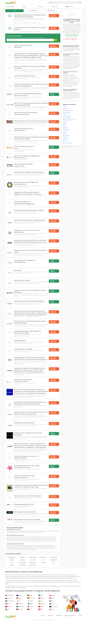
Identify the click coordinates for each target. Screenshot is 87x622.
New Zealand (54, 606)
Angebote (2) (51, 10)
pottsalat (11, 560)
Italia (52, 601)
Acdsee (65, 114)
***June (52, 147)
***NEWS (52, 434)
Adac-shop (66, 139)
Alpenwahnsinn (67, 116)
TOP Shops (40, 6)
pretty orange (53, 557)
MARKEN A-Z (68, 146)
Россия (53, 603)
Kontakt (80, 615)
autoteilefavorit (12, 557)
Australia (20, 595)
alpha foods (66, 129)
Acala (64, 133)
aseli (64, 125)
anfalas (65, 141)
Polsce (52, 609)
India (41, 601)
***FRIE (52, 302)
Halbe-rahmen (32, 557)
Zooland (33, 560)
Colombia (9, 598)
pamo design (22, 565)
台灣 (30, 609)
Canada (53, 595)
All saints (65, 108)
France (52, 598)
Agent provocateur (68, 110)
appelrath (65, 137)
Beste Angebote (10, 6)
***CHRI (52, 291)
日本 (19, 601)
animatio (65, 127)
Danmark (42, 598)
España (20, 598)
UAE (8, 609)
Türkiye (9, 606)
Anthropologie (67, 112)
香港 (41, 609)
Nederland (20, 603)
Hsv (43, 560)
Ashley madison (67, 118)
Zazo (54, 562)
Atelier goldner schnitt (69, 119)
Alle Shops (54, 6)
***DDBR (52, 173)
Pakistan (31, 603)
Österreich (31, 606)
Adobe (64, 123)
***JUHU (52, 466)
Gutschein (24, 6)
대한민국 (31, 601)
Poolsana (22, 557)
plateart (12, 565)
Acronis (65, 121)
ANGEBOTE (53, 16)
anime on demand (67, 142)
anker (64, 106)
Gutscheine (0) (32, 10)
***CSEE (52, 281)
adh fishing (66, 135)
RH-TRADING (75, 146)
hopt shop (22, 560)
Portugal (20, 609)
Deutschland (32, 598)
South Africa (21, 606)
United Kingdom (11, 601)
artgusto (65, 131)
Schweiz (42, 606)
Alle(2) (14, 10)
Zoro (12, 562)
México (9, 603)
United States (10, 595)
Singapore (42, 603)
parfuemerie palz (43, 557)
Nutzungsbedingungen (70, 615)
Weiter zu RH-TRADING (71, 35)
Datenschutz (59, 615)
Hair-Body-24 (32, 565)
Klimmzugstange (33, 562)
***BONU (52, 520)
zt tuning (43, 562)
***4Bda (52, 261)
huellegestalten (54, 560)
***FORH (52, 94)
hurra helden (22, 562)
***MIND (52, 271)
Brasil (41, 595)
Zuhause (63, 146)
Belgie (30, 595)
